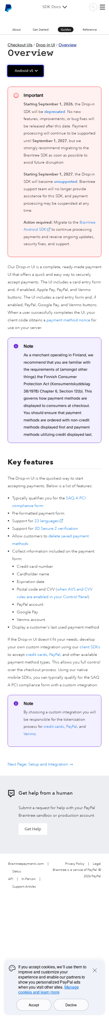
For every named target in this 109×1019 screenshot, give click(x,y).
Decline (71, 1004)
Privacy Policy (74, 864)
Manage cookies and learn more (48, 989)
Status (16, 871)
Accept (34, 1004)
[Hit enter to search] (93, 7)
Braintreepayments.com (26, 864)
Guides (66, 29)
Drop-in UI (45, 44)
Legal (97, 864)
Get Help (33, 829)
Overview (68, 44)
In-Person (29, 879)
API (10, 879)
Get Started (41, 29)
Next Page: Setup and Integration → (40, 764)
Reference (90, 29)
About (16, 29)
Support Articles (24, 886)
